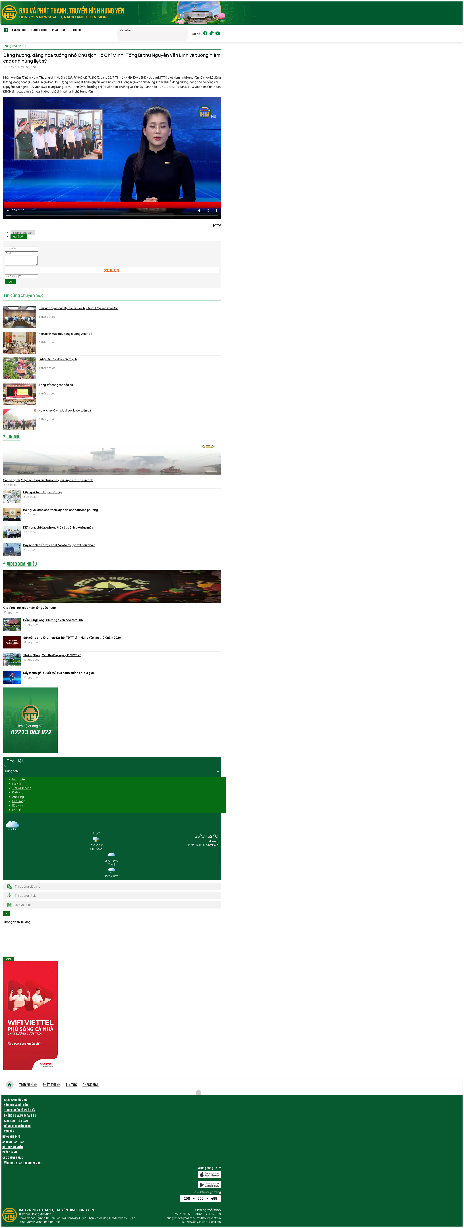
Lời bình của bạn (22, 232)
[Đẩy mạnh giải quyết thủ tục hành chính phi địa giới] (12, 678)
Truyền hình (39, 30)
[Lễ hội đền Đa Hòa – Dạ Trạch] (19, 368)
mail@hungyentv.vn (209, 1218)
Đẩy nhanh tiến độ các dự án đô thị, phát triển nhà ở (59, 545)
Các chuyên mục (12, 1157)
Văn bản (9, 1131)
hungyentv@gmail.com (181, 1218)
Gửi (11, 281)
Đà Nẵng (17, 792)
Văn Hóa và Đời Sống (16, 1105)
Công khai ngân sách (17, 1126)
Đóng (8, 958)
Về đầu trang (212, 1091)
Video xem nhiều (22, 563)
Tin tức (77, 30)
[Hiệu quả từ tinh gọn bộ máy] (12, 497)
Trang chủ (19, 30)
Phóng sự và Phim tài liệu (20, 1115)
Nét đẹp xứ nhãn (12, 1147)
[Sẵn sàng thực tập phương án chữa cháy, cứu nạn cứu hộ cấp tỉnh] (112, 459)
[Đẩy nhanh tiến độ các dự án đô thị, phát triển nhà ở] (12, 550)
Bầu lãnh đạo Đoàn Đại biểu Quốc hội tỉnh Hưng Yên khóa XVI (78, 308)
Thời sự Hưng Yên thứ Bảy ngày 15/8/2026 (52, 655)
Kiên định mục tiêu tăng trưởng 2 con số (65, 334)
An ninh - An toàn (13, 1142)
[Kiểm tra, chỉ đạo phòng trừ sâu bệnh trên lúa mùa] (12, 532)
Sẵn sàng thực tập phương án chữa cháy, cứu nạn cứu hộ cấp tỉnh (48, 480)
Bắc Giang (18, 801)
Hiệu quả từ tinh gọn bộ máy (42, 492)
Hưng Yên (18, 779)
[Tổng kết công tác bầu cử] (19, 394)
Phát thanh (59, 30)
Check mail (90, 1084)
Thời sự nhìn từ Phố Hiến (19, 1110)
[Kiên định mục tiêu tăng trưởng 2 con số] (19, 343)
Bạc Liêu (17, 810)
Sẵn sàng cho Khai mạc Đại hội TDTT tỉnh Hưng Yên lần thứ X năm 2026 (72, 637)
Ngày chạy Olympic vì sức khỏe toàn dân (65, 410)
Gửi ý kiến (18, 236)
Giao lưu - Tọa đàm (16, 1121)
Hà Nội (16, 784)
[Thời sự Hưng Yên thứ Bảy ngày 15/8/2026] (12, 660)
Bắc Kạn (17, 805)
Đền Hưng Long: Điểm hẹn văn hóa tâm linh (53, 620)
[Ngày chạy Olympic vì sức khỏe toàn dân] (19, 419)
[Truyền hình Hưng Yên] (10, 1221)
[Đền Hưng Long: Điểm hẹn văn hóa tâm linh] (12, 625)
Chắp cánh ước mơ (16, 1100)
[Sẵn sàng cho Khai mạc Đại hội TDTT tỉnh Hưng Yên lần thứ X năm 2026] (12, 643)
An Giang (18, 797)
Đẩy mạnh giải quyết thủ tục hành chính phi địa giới (58, 673)
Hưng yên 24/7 (11, 1136)
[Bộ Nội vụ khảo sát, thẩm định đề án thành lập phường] (12, 515)
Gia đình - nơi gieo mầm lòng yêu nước (29, 608)
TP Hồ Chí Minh (21, 788)
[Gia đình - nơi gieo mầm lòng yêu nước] (112, 587)
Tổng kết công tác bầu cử (56, 385)
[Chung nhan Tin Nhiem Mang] (23, 1163)
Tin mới (13, 436)
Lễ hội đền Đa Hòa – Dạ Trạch (58, 359)
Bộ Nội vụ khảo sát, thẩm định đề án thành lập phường (60, 510)
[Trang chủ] (10, 1085)
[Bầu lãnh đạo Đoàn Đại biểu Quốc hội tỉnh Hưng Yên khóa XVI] (19, 317)
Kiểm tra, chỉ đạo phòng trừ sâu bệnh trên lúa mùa (58, 527)
